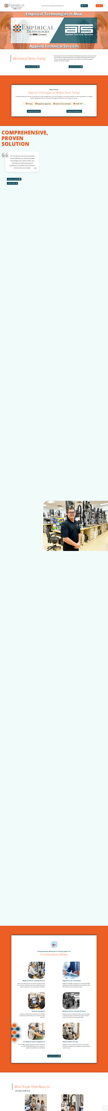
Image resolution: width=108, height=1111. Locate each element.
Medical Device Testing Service (33, 981)
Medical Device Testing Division (74, 1011)
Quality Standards (38, 1011)
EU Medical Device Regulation (34, 1042)
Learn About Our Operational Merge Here (53, 5)
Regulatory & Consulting (72, 981)
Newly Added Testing (70, 1042)
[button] (19, 1110)
